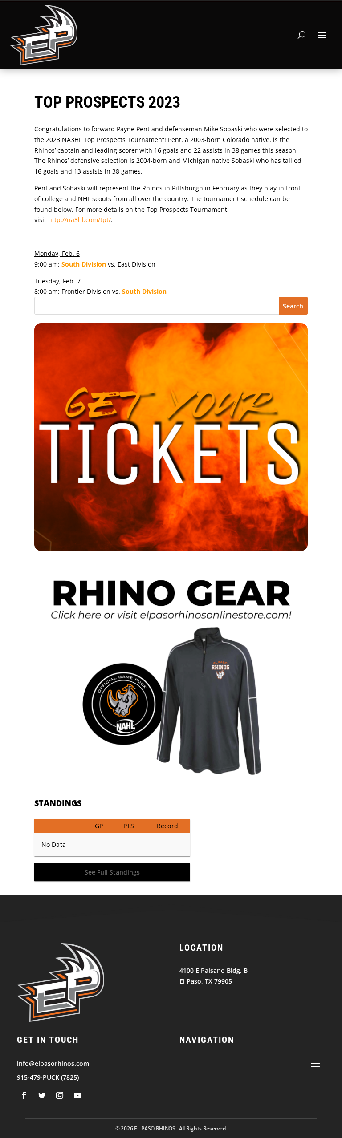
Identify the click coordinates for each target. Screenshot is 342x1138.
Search (293, 306)
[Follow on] (24, 1095)
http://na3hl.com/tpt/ (79, 219)
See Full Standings (112, 872)
